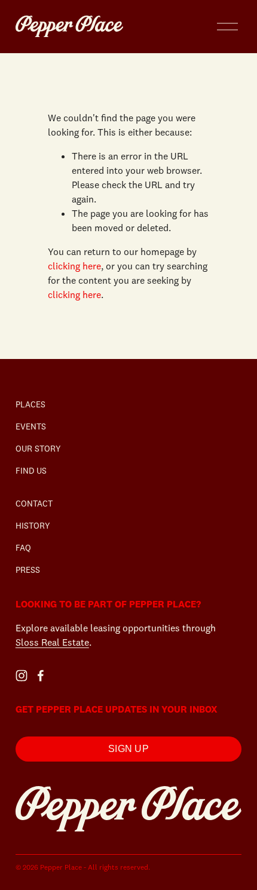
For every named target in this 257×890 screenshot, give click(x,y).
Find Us (31, 470)
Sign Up (128, 749)
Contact (34, 503)
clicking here (74, 266)
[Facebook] (41, 676)
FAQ (23, 547)
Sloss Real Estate (52, 642)
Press (28, 569)
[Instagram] (21, 676)
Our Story (38, 448)
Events (31, 426)
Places (30, 404)
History (33, 525)
